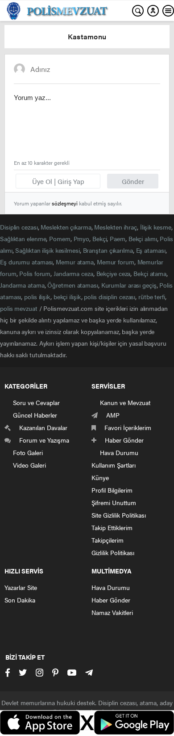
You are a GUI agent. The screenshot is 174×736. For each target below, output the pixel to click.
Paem (117, 238)
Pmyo (82, 238)
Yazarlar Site (20, 587)
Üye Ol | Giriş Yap (58, 181)
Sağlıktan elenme (23, 238)
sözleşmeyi (65, 203)
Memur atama (75, 261)
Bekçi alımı (142, 238)
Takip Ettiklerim (112, 527)
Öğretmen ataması (72, 284)
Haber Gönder (110, 599)
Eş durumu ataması (26, 261)
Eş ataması (151, 250)
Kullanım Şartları (113, 464)
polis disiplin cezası (109, 296)
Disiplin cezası (19, 226)
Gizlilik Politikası (112, 552)
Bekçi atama (149, 273)
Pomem (59, 238)
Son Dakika (19, 599)
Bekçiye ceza (113, 273)
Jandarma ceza (73, 273)
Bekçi (99, 238)
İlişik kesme (155, 226)
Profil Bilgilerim (112, 489)
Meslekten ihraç (115, 226)
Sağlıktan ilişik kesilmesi (47, 250)
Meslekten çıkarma (66, 226)
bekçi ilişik (67, 296)
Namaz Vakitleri (112, 612)
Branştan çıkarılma (108, 250)
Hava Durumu (110, 587)
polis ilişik (37, 296)
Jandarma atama (22, 284)
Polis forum (34, 273)
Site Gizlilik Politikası (118, 514)
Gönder (133, 181)
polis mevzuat (18, 308)
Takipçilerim (107, 539)
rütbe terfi (151, 296)
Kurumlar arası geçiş (129, 284)
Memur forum (115, 261)
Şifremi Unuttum (113, 502)
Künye (100, 477)
